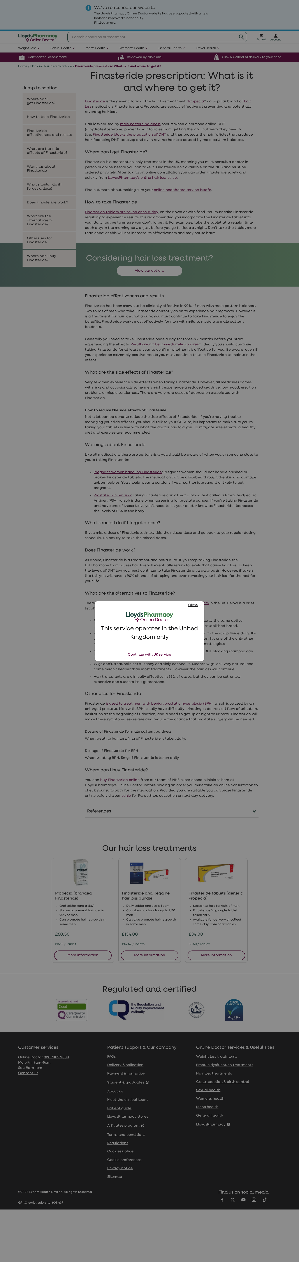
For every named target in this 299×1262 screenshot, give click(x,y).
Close (193, 605)
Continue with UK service (149, 654)
